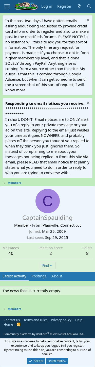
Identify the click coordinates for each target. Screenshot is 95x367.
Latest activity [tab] (14, 275)
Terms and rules (35, 320)
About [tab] (56, 275)
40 (10, 253)
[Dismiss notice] (87, 20)
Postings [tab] (38, 275)
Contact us (12, 320)
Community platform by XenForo (44, 334)
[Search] (89, 6)
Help (78, 320)
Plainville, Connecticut (62, 225)
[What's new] (79, 6)
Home (8, 324)
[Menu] (7, 6)
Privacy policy (61, 320)
